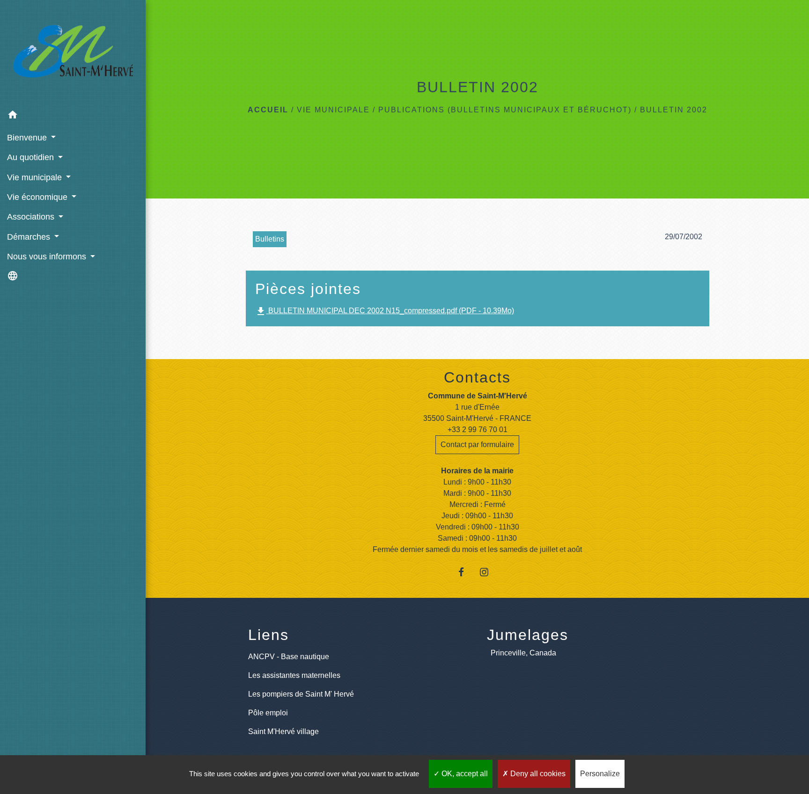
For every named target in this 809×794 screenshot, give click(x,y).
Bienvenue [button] (28, 137)
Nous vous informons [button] (47, 256)
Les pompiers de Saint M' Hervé (301, 694)
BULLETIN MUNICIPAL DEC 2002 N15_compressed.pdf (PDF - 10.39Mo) (384, 311)
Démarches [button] (29, 237)
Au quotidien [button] (31, 157)
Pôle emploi (268, 713)
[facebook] (465, 572)
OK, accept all (464, 774)
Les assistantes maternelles (294, 675)
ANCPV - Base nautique (288, 657)
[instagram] (489, 572)
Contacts (477, 377)
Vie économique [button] (38, 197)
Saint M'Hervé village (283, 731)
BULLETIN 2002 (673, 110)
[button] (73, 116)
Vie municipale (333, 110)
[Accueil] (73, 53)
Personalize (600, 774)
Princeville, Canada (523, 653)
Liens (268, 634)
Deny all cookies (537, 774)
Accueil (268, 110)
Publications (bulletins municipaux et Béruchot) (505, 110)
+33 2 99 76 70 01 (477, 430)
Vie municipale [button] (35, 177)
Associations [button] (32, 216)
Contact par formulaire (477, 444)
